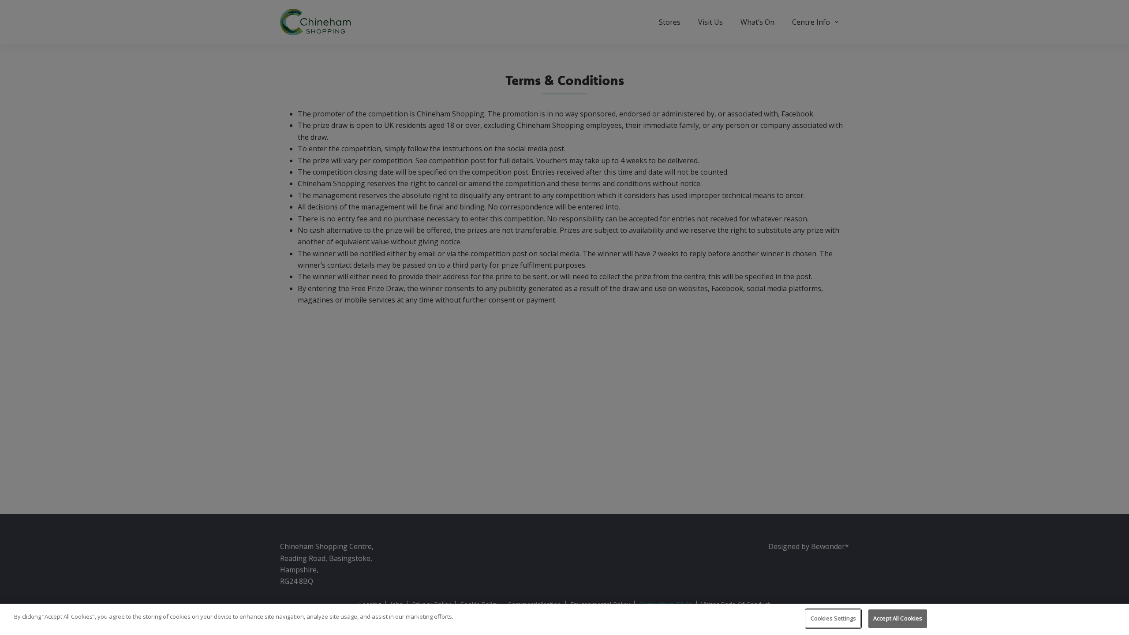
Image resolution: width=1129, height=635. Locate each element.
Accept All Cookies (897, 618)
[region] (564, 619)
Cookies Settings (833, 618)
